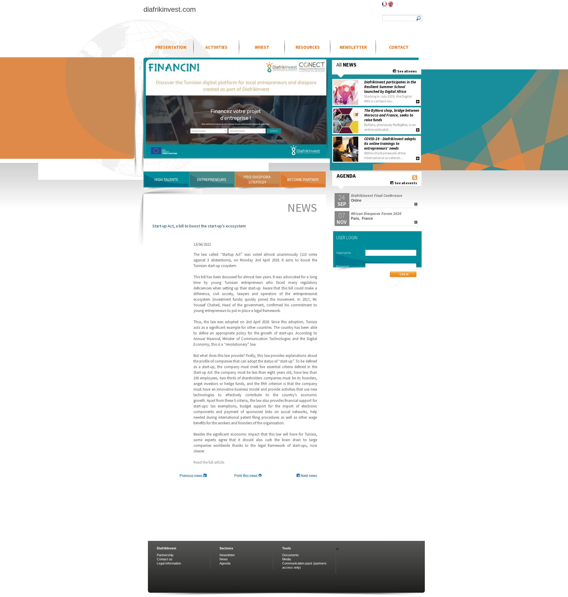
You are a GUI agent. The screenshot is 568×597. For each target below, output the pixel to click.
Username (343, 252)
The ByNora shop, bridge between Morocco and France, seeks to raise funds (391, 115)
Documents (290, 555)
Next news (308, 475)
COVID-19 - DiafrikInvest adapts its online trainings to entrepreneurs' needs (390, 143)
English (390, 4)
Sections (226, 548)
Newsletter (353, 47)
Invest (262, 47)
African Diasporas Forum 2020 (376, 213)
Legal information (169, 563)
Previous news (191, 475)
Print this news (246, 475)
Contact (399, 47)
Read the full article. (209, 462)
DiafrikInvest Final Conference (376, 195)
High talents (166, 179)
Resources (308, 47)
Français (384, 4)
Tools (286, 548)
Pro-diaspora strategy (257, 179)
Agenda (225, 563)
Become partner (303, 179)
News (224, 559)
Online (356, 200)
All (346, 64)
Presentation (170, 47)
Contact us (164, 559)
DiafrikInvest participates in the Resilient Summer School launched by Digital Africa (390, 87)
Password (342, 266)
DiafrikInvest (166, 548)
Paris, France (362, 218)
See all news (406, 71)
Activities (216, 47)
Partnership (165, 555)
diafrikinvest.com (169, 9)
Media (286, 559)
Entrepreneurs (211, 179)
